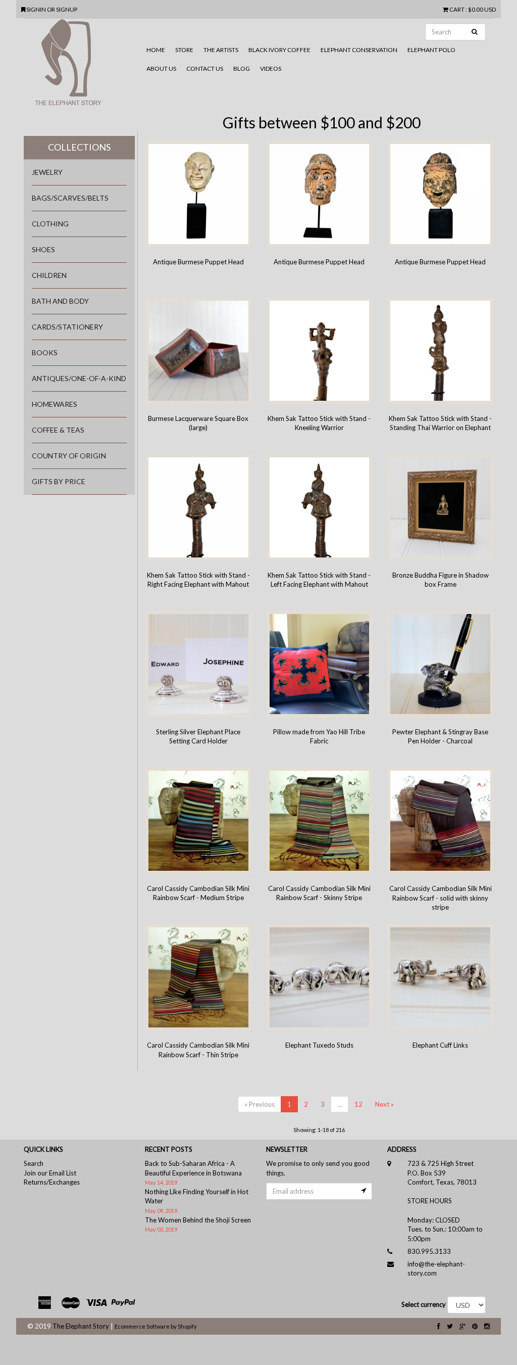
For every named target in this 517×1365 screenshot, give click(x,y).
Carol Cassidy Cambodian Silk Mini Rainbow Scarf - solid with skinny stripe (440, 897)
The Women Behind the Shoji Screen (198, 1220)
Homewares (54, 404)
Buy (211, 216)
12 (358, 1104)
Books (45, 352)
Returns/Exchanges (52, 1182)
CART (457, 9)
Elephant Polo (431, 50)
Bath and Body (60, 301)
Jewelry (47, 172)
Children (49, 275)
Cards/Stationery (67, 326)
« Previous (259, 1104)
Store (184, 50)
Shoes (43, 249)
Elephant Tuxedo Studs (319, 1045)
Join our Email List (50, 1173)
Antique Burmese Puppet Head (198, 262)
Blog (241, 68)
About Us (161, 68)
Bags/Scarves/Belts (70, 198)
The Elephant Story (81, 1326)
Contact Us (204, 68)
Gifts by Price (58, 481)
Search (33, 1163)
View (186, 216)
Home (155, 50)
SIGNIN (36, 9)
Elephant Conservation (359, 50)
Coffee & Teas (58, 430)
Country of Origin (69, 455)
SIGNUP (66, 9)
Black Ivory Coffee (279, 50)
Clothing (50, 223)
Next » (384, 1104)
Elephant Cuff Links (440, 1045)
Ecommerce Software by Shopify (156, 1326)
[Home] (82, 66)
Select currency (423, 1304)
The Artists (220, 50)
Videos (270, 68)
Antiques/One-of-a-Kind (79, 378)
